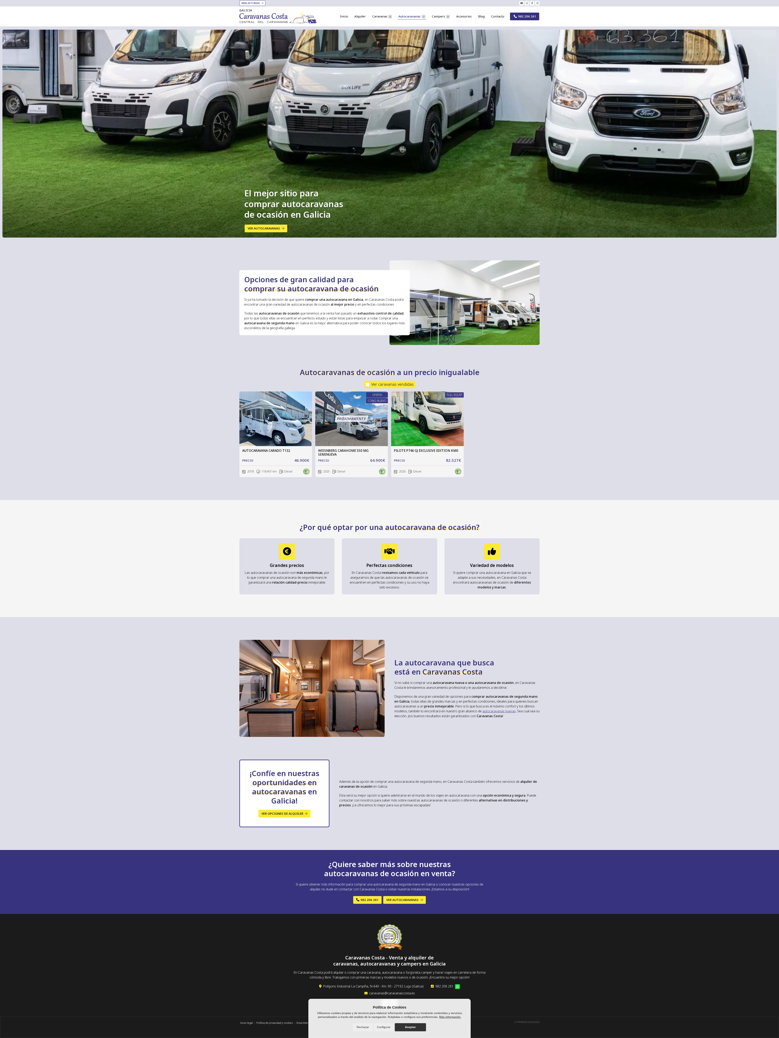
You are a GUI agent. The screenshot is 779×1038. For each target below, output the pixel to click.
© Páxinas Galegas (527, 1022)
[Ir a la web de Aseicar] (389, 937)
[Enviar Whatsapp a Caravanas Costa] (527, 3)
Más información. (450, 1017)
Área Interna (303, 1023)
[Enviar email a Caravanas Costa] (521, 3)
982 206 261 (444, 986)
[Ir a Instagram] (537, 3)
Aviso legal (246, 1023)
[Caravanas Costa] (277, 18)
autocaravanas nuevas (499, 711)
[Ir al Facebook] (532, 3)
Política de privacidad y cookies (274, 1023)
